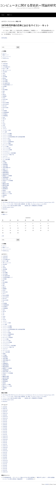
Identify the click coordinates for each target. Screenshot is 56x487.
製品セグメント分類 (7, 193)
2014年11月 (5, 446)
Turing (3, 123)
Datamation (4, 209)
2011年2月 (4, 468)
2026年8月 (4, 407)
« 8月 (2, 236)
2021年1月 (4, 423)
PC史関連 (4, 110)
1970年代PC (5, 63)
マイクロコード (6, 151)
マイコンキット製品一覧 (8, 154)
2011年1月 (4, 470)
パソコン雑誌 (5, 146)
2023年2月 (4, 421)
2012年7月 (4, 459)
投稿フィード (5, 55)
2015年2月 (4, 442)
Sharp (3, 117)
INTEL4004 (5, 99)
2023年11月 (5, 418)
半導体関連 (5, 164)
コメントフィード (6, 56)
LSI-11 (3, 101)
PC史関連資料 (5, 112)
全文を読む (4, 38)
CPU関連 (4, 86)
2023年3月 (4, 420)
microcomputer (5, 104)
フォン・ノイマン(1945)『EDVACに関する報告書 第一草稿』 (24, 204)
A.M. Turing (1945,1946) (28, 202)
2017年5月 (4, 429)
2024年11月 (5, 413)
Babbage (4, 78)
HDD (3, 91)
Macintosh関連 (5, 102)
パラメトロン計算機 (7, 149)
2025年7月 (4, 411)
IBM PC (4, 94)
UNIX (3, 125)
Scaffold (46, 484)
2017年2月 (4, 433)
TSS (3, 120)
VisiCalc (4, 127)
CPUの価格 (5, 80)
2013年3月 (4, 455)
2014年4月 (4, 449)
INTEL (4, 97)
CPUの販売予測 (6, 83)
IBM (3, 93)
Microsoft (4, 106)
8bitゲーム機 (5, 68)
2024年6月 (4, 415)
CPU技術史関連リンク (7, 84)
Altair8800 (4, 71)
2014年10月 (5, 447)
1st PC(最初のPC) (6, 67)
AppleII (4, 75)
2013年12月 (5, 450)
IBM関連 (4, 96)
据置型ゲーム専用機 (7, 175)
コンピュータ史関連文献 (8, 141)
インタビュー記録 (6, 130)
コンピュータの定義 (7, 135)
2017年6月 (4, 428)
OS (3, 109)
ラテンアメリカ (6, 158)
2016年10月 (5, 439)
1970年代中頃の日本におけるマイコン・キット (25, 25)
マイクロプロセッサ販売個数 (9, 153)
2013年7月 (4, 452)
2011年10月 (5, 462)
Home (2, 14)
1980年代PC (5, 65)
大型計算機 (5, 166)
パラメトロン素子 (6, 148)
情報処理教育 (5, 172)
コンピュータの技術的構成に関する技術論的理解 (13, 136)
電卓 (3, 196)
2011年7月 (4, 463)
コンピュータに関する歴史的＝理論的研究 (28, 5)
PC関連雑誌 (5, 115)
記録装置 (4, 195)
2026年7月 (4, 408)
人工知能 (4, 162)
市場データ (5, 169)
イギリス (4, 128)
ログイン (4, 53)
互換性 (4, 161)
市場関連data (5, 171)
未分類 (4, 182)
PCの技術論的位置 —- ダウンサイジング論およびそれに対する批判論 (18, 477)
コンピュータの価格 (7, 133)
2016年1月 (4, 441)
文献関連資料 (5, 177)
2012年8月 (4, 457)
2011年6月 (4, 465)
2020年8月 (4, 424)
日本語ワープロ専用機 (7, 180)
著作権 (4, 190)
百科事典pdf (5, 188)
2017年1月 (4, 434)
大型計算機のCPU (6, 167)
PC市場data (4, 114)
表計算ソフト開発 (6, 192)
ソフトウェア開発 (6, 143)
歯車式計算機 (5, 185)
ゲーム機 (4, 132)
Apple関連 (4, 76)
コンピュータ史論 (6, 140)
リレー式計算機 (6, 159)
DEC (3, 88)
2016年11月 (5, 437)
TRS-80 (4, 119)
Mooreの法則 (5, 107)
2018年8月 (4, 426)
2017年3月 (4, 431)
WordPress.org (5, 58)
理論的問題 (5, 187)
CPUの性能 (5, 81)
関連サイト (9, 14)
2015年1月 (4, 444)
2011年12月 (5, 460)
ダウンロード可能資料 (7, 145)
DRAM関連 (5, 89)
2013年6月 (4, 454)
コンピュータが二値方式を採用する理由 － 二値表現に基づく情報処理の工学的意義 (22, 205)
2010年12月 (5, 472)
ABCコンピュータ (6, 70)
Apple (3, 73)
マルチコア (5, 156)
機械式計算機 (5, 184)
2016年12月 (5, 436)
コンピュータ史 (6, 138)
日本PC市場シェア (6, 179)
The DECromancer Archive (8, 207)
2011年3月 (4, 467)
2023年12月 (5, 416)
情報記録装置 (5, 174)
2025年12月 (5, 410)
